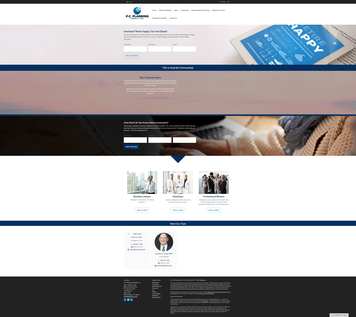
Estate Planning (156, 286)
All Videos (155, 295)
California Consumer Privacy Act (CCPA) (217, 292)
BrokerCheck (203, 280)
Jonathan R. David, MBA (164, 254)
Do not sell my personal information (206, 293)
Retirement (155, 282)
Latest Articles (156, 294)
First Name (127, 45)
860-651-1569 (225, 2)
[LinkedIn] (129, 2)
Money (154, 292)
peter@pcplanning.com (137, 249)
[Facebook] (131, 2)
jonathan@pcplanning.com (165, 266)
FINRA (204, 301)
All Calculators (156, 297)
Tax (153, 290)
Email (175, 45)
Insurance (155, 288)
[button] (165, 10)
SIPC (207, 301)
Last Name (151, 45)
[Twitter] (127, 2)
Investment (155, 284)
